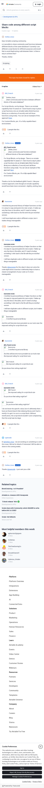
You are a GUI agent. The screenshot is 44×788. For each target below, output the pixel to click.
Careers (12, 713)
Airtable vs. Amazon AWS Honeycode (15, 495)
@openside (11, 469)
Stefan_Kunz (9, 37)
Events (11, 649)
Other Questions (7, 498)
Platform (12, 576)
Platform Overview (16, 581)
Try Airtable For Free (17, 731)
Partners (12, 677)
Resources (13, 672)
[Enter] (3, 10)
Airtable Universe (16, 699)
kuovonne (8, 201)
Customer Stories (16, 663)
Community (13, 690)
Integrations (14, 586)
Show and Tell (7, 520)
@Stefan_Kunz (9, 442)
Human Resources (16, 627)
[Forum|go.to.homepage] (14, 4)
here (10, 118)
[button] (2, 5)
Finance (12, 636)
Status (11, 722)
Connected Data (15, 604)
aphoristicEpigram (14, 533)
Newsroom (13, 727)
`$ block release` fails (9, 502)
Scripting (6, 63)
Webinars (12, 668)
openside (8, 438)
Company (13, 704)
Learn (11, 640)
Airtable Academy (16, 645)
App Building (14, 595)
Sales (11, 631)
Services (12, 681)
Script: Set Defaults (9, 517)
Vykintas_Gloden (14, 559)
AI (10, 599)
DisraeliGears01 (14, 553)
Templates (13, 695)
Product (12, 613)
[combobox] (22, 10)
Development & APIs (10, 17)
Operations (13, 622)
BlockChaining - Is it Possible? (12, 489)
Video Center (14, 654)
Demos (12, 658)
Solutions (13, 608)
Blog (11, 718)
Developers (13, 686)
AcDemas (11, 540)
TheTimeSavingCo (14, 546)
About (11, 708)
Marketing (13, 617)
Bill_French (9, 93)
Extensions (13, 590)
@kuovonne (11, 267)
